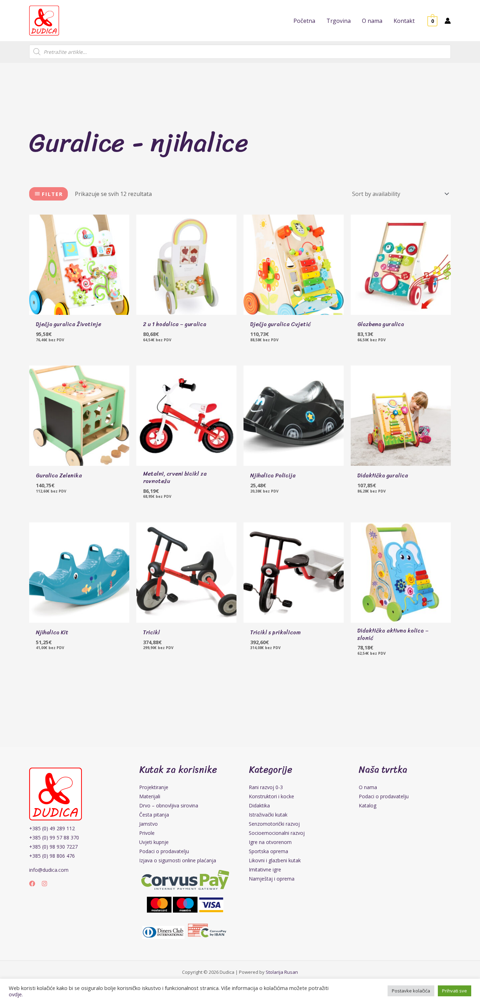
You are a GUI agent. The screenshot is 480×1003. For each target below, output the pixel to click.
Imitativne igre (265, 869)
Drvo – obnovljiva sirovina (168, 805)
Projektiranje (153, 787)
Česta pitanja (154, 814)
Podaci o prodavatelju (164, 851)
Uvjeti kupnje (154, 842)
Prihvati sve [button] (454, 991)
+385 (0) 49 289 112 (52, 828)
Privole (147, 833)
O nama (368, 787)
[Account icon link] (448, 21)
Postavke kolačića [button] (411, 991)
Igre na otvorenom (270, 842)
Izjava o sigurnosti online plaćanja (177, 860)
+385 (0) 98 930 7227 (53, 846)
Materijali (149, 796)
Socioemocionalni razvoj (277, 833)
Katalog (367, 805)
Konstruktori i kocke (271, 796)
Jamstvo (148, 823)
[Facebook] (32, 884)
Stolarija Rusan (282, 972)
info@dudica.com (49, 869)
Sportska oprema (268, 851)
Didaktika (259, 805)
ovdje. (16, 994)
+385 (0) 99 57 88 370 (54, 837)
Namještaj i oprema (271, 878)
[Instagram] (44, 884)
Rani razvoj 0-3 (266, 787)
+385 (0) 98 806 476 (52, 855)
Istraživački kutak (268, 814)
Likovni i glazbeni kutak (275, 860)
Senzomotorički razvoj (274, 823)
